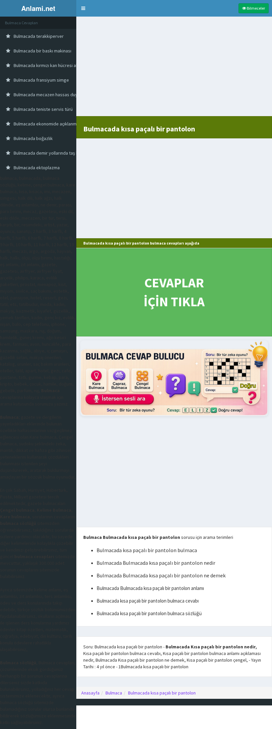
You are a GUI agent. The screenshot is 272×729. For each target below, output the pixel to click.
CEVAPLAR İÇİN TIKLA (174, 292)
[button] (83, 8)
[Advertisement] (174, 69)
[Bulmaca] (174, 378)
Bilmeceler (255, 8)
